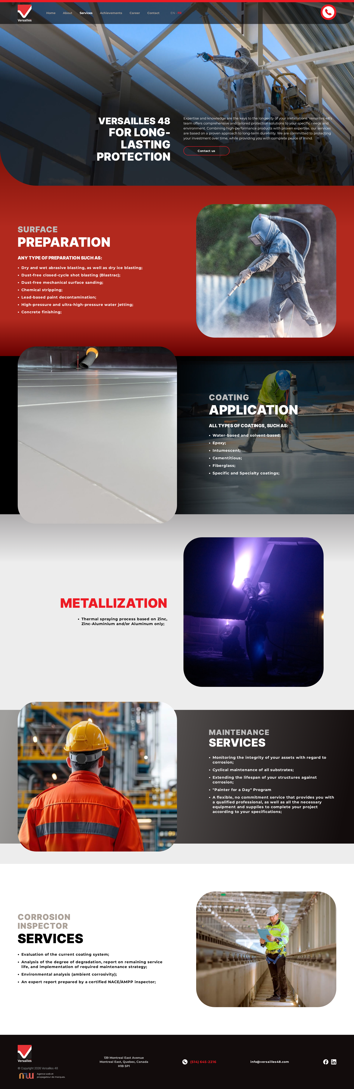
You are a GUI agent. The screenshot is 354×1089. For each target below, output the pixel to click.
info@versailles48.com (269, 1062)
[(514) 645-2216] (328, 12)
